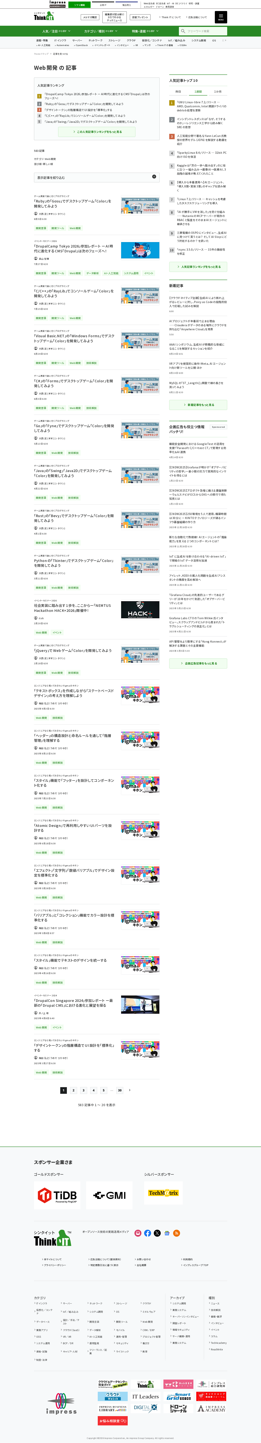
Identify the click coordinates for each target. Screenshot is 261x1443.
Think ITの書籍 (165, 45)
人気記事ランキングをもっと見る (201, 267)
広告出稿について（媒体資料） (105, 1259)
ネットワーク (95, 40)
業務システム (179, 1310)
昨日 (178, 91)
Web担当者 (149, 4)
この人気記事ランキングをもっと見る (99, 132)
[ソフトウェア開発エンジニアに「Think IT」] (146, 1385)
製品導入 (126, 5)
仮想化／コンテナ (152, 40)
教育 (145, 1351)
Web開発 (148, 1321)
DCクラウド (181, 4)
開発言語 (94, 1321)
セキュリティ (122, 1343)
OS (214, 40)
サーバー (77, 40)
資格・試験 (41, 1351)
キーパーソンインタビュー (186, 1316)
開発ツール (122, 1321)
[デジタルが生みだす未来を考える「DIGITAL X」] (146, 1410)
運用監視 (94, 1343)
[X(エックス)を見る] (157, 1233)
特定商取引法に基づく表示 (104, 1265)
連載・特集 (42, 40)
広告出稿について (197, 17)
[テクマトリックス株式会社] (163, 1193)
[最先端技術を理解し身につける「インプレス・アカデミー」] (211, 1410)
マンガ (148, 45)
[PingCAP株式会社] (57, 1195)
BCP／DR (68, 1343)
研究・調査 (194, 4)
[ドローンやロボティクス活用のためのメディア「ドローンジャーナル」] (178, 1410)
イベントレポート (102, 45)
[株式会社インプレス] (61, 1404)
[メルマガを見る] (137, 1233)
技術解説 (216, 1310)
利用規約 (188, 1259)
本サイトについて (53, 1259)
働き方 (146, 1343)
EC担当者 (161, 4)
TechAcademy (219, 1342)
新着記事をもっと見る (201, 405)
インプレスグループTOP (195, 1265)
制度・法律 (41, 1359)
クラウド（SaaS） (71, 1330)
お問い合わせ (144, 1259)
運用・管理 (121, 1336)
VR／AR (67, 1336)
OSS (38, 1336)
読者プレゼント (140, 17)
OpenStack (82, 45)
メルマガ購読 (90, 17)
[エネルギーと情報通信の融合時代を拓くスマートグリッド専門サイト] (178, 1398)
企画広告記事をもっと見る (201, 663)
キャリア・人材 (70, 1351)
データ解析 (95, 1330)
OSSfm (183, 45)
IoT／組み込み (176, 40)
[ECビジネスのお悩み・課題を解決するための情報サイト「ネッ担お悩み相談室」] (113, 1422)
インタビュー (123, 45)
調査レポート (179, 1323)
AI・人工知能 (44, 45)
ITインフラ (60, 40)
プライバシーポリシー (55, 1265)
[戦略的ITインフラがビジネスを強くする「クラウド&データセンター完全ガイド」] (113, 1385)
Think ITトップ (41, 53)
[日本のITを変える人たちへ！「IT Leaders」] (146, 1398)
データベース (43, 1321)
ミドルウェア (149, 1311)
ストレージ (114, 40)
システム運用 (43, 1343)
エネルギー (149, 7)
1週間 (198, 91)
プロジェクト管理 (152, 1336)
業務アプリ (42, 1330)
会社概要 (141, 1265)
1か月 (218, 91)
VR (136, 45)
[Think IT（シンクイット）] (52, 1243)
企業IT (103, 5)
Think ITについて (171, 17)
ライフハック (122, 1351)
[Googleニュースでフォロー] (166, 1233)
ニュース (215, 1303)
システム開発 (198, 40)
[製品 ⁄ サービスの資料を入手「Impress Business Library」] (113, 1410)
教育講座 (170, 7)
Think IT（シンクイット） (52, 15)
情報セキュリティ (181, 1329)
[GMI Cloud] (109, 1195)
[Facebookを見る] (147, 1233)
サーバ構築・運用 (181, 1336)
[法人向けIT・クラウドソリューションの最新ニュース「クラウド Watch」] (113, 1398)
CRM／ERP (149, 1330)
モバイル (120, 1330)
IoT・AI (170, 4)
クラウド (131, 40)
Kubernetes (63, 45)
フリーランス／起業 (98, 1351)
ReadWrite (217, 1349)
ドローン (160, 7)
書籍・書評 (216, 1316)
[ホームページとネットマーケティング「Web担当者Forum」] (178, 1385)
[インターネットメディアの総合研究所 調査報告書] (211, 1385)
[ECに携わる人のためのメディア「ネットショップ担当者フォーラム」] (211, 1398)
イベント (215, 1329)
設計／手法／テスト (71, 1321)
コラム (214, 1336)
